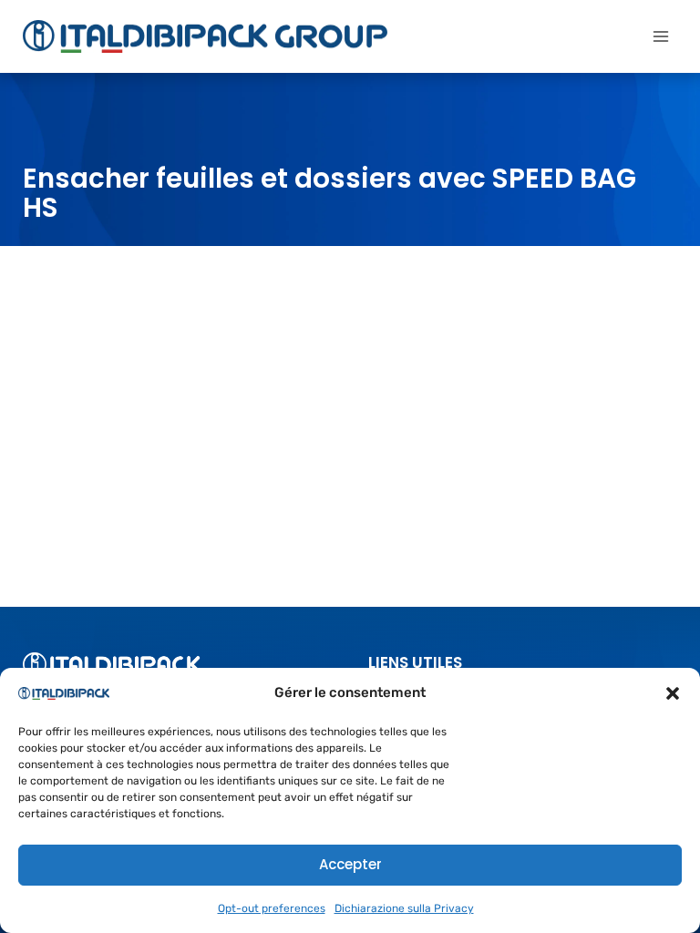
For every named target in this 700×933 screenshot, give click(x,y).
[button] (673, 693)
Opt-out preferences (271, 908)
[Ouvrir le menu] (660, 36)
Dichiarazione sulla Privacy (404, 908)
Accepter (350, 864)
